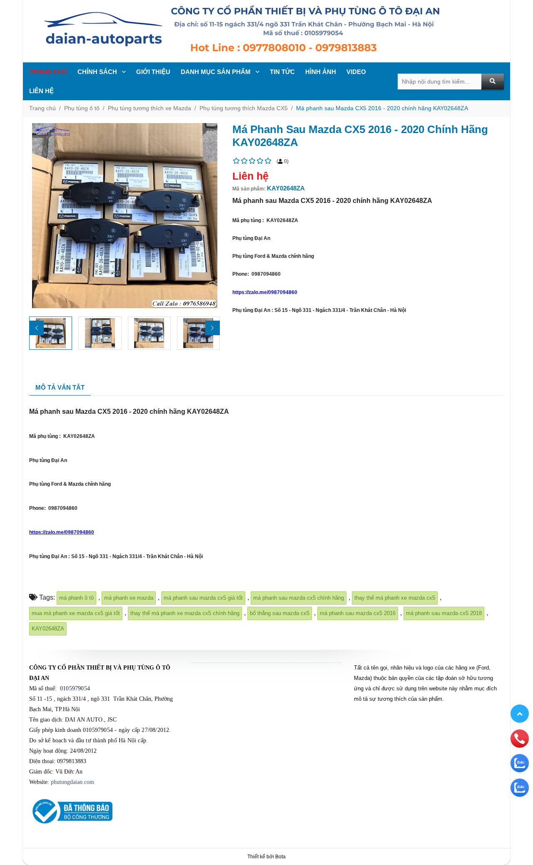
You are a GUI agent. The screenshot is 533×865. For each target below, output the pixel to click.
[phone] (520, 738)
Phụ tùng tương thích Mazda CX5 (243, 108)
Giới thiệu (153, 71)
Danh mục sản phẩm (216, 71)
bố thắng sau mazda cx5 (279, 613)
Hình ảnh (320, 71)
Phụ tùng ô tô (82, 108)
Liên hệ (41, 90)
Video (356, 71)
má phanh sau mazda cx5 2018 (444, 613)
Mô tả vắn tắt (60, 387)
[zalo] (520, 763)
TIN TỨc (282, 71)
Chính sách (98, 71)
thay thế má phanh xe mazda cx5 (394, 598)
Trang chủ (48, 71)
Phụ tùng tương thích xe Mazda (149, 108)
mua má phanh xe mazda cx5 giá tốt (76, 613)
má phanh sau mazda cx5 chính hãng (298, 598)
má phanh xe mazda (128, 598)
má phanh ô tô (76, 598)
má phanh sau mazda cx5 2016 (358, 613)
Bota (280, 857)
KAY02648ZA (48, 628)
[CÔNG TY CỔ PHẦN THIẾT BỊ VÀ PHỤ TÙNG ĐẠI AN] (266, 31)
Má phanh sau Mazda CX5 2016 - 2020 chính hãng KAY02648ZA (382, 108)
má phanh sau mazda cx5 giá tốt (203, 598)
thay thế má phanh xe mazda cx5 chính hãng (184, 613)
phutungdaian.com (72, 782)
